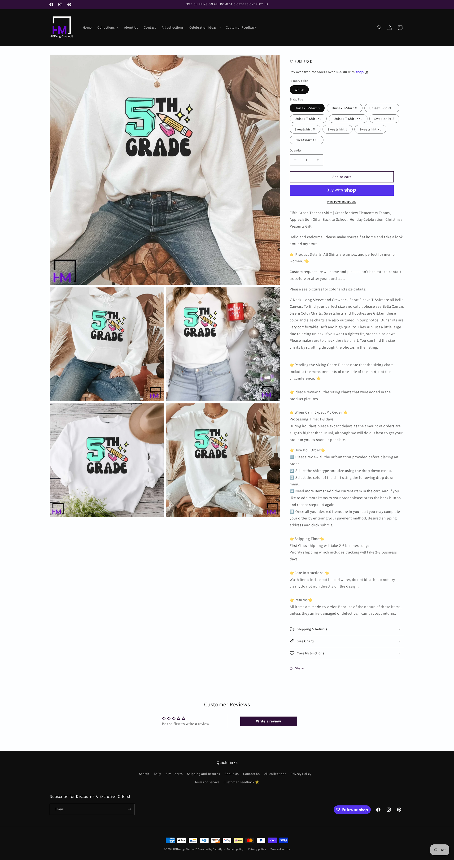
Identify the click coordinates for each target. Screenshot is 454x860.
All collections (275, 774)
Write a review (268, 721)
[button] (108, 27)
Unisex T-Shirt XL (308, 119)
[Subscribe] (129, 809)
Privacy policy (257, 849)
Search (144, 774)
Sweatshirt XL (370, 129)
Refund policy (235, 849)
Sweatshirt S (384, 119)
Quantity (295, 150)
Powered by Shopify (210, 849)
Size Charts (174, 774)
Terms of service (280, 849)
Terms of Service (207, 782)
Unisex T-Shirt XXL (348, 119)
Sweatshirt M (305, 129)
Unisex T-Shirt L (381, 108)
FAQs (157, 774)
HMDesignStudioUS (185, 849)
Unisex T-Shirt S (307, 108)
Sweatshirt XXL (307, 140)
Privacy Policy (301, 774)
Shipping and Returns (203, 774)
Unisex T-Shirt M (345, 108)
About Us (232, 774)
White (299, 89)
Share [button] (299, 668)
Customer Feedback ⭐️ (241, 782)
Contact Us (251, 774)
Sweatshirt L (337, 129)
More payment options (341, 201)
